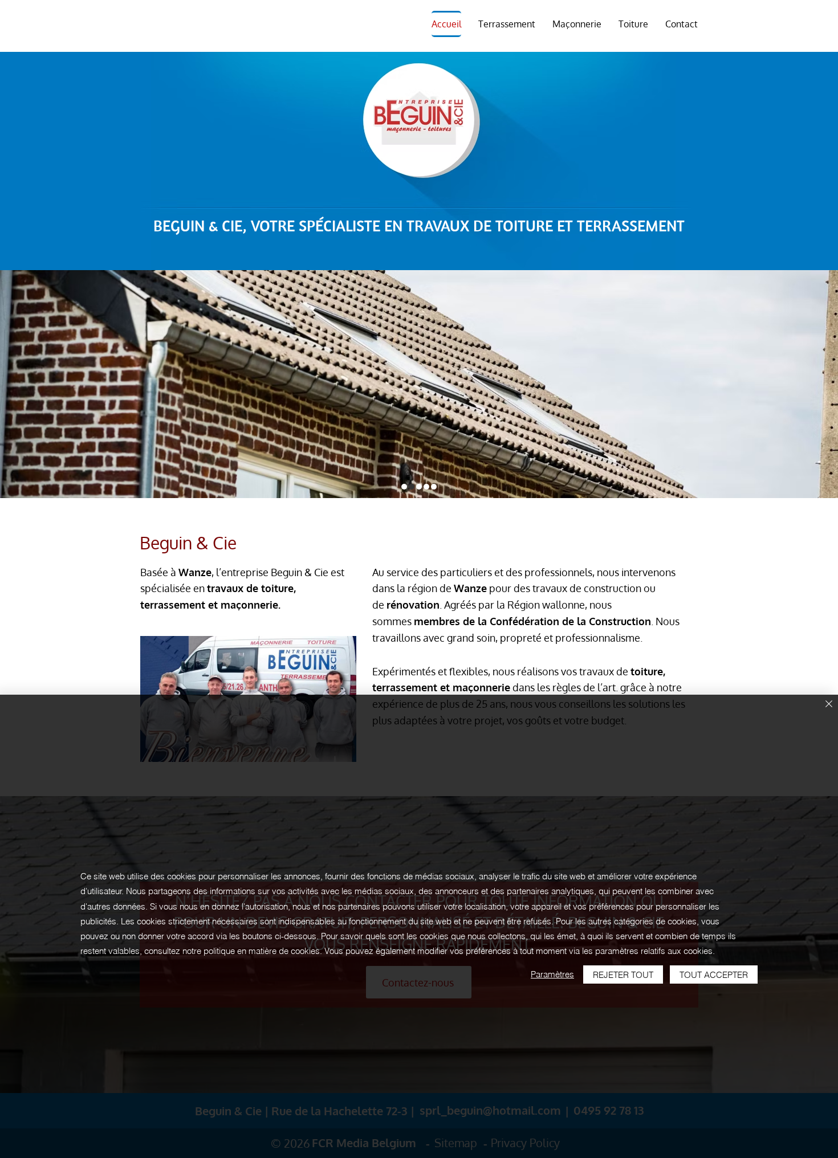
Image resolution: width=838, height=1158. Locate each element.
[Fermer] (829, 704)
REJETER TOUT (623, 974)
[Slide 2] (411, 487)
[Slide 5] (434, 487)
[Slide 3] (419, 487)
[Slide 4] (426, 487)
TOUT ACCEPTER (714, 974)
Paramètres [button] (552, 974)
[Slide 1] (404, 487)
